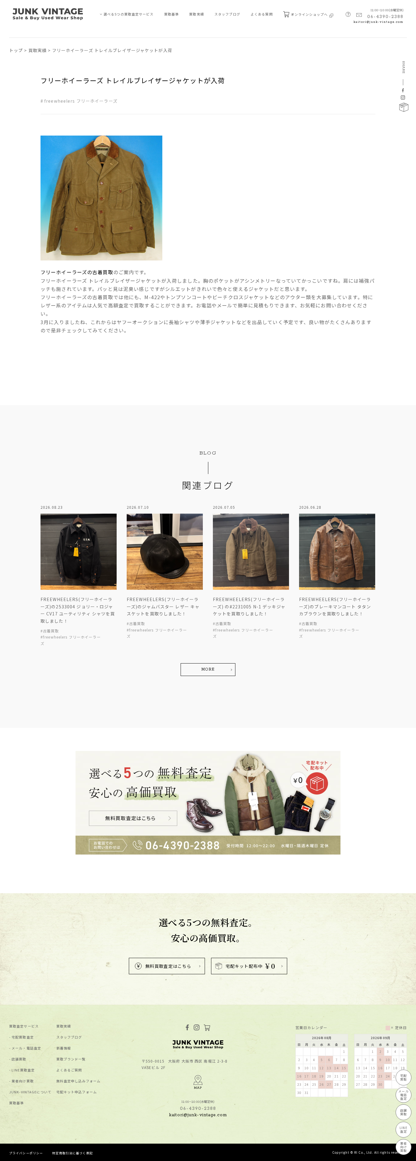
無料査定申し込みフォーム (78, 1081)
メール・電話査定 (26, 1048)
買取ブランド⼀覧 (71, 1059)
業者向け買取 (23, 1081)
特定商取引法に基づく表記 (72, 1153)
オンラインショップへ (310, 14)
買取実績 (196, 14)
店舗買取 (19, 1059)
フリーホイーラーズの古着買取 (77, 272)
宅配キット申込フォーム (76, 1092)
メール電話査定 (403, 1095)
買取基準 (171, 14)
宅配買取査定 (23, 1037)
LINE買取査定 (23, 1070)
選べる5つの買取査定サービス (129, 14)
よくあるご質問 (69, 1070)
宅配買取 (403, 1077)
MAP (198, 1088)
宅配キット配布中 (250, 966)
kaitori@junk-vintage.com (379, 22)
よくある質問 (262, 14)
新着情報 (63, 1048)
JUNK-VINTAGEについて (30, 1092)
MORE (208, 669)
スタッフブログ (227, 14)
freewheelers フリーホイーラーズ (81, 101)
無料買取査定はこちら (168, 966)
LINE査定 (403, 1129)
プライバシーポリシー (26, 1153)
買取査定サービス (24, 1026)
